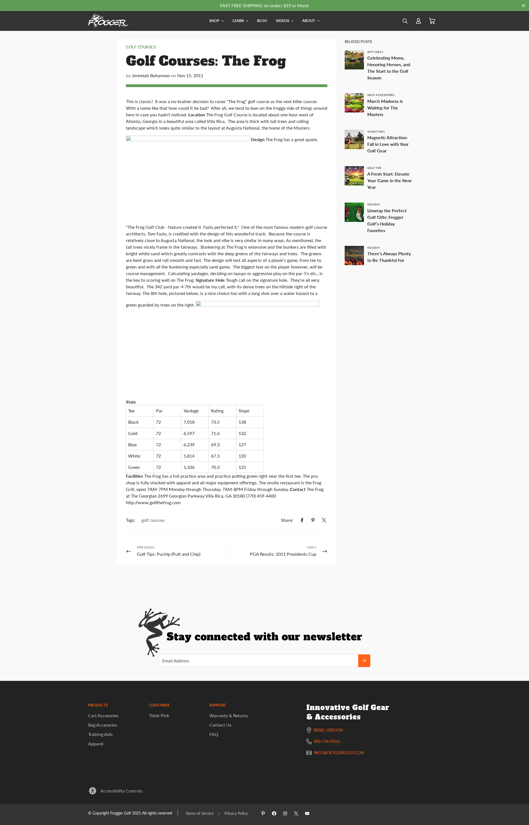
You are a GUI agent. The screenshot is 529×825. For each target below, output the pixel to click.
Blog (262, 20)
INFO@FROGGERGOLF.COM (339, 752)
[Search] (405, 21)
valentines (376, 131)
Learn (238, 20)
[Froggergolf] (108, 21)
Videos (282, 20)
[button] (432, 21)
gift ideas (375, 51)
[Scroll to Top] (518, 795)
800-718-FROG (327, 741)
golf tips (374, 168)
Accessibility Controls (121, 790)
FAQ (213, 734)
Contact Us (220, 724)
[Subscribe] (364, 660)
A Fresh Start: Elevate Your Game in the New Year (389, 180)
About (308, 20)
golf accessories (381, 94)
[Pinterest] (313, 520)
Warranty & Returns (228, 715)
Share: (287, 520)
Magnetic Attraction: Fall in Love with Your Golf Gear (388, 144)
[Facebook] (302, 520)
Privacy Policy (236, 813)
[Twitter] (324, 520)
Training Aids (100, 734)
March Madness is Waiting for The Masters (385, 107)
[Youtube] (307, 813)
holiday (373, 204)
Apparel (95, 743)
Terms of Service (200, 813)
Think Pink (159, 715)
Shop (214, 20)
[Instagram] (285, 813)
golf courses (141, 47)
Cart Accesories (103, 715)
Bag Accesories (102, 724)
